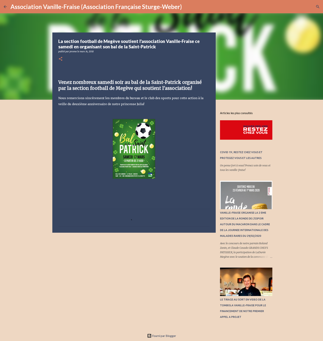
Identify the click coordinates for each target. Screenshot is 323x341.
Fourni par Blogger (164, 335)
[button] (60, 59)
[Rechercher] (187, 6)
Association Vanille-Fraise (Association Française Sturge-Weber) (96, 6)
